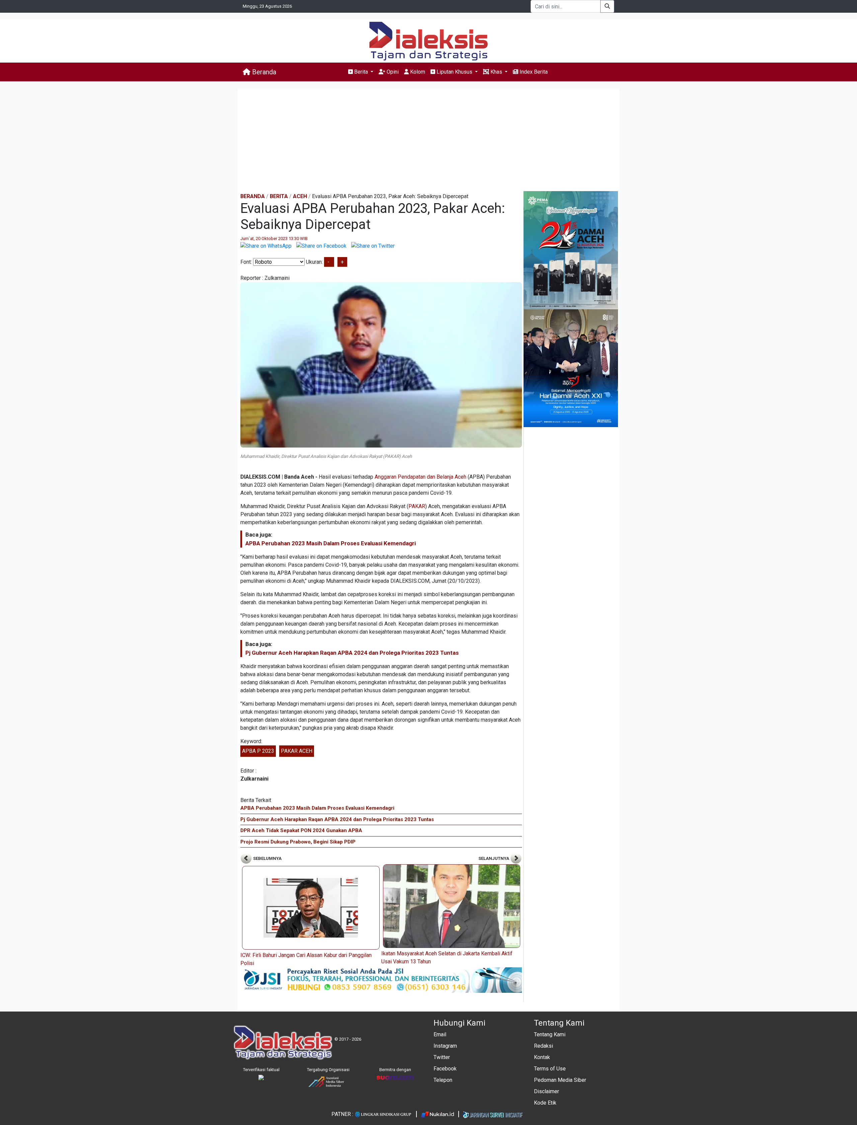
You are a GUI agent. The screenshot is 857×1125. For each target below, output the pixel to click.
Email (440, 1034)
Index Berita (533, 72)
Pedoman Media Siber (560, 1080)
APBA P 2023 (258, 751)
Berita (279, 196)
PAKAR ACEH (296, 751)
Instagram (445, 1046)
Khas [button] (496, 72)
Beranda (263, 72)
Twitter (442, 1057)
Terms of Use (550, 1068)
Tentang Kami (549, 1034)
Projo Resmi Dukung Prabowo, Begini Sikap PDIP (298, 842)
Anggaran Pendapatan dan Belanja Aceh (420, 477)
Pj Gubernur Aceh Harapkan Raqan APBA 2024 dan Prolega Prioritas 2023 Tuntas (352, 652)
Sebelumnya (267, 858)
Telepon (443, 1080)
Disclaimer (546, 1091)
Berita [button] (361, 72)
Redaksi (543, 1046)
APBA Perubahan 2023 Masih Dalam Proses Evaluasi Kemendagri (330, 543)
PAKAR (416, 506)
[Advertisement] (428, 141)
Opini (392, 72)
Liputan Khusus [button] (454, 72)
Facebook (445, 1068)
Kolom (417, 72)
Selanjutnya (494, 858)
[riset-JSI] (381, 979)
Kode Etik (545, 1103)
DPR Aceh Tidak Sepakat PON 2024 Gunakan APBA (301, 830)
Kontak (542, 1057)
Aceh (300, 196)
